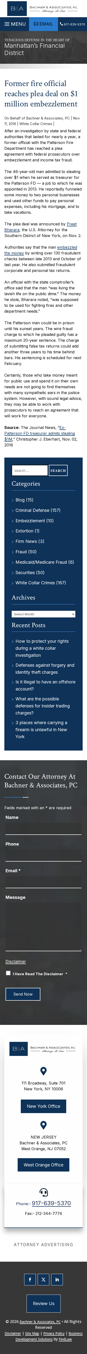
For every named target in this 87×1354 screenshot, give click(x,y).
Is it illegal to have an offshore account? (45, 685)
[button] (14, 23)
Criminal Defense (32, 510)
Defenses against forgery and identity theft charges (44, 669)
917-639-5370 (74, 24)
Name (12, 817)
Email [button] (46, 23)
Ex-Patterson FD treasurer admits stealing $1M (39, 433)
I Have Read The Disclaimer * (40, 974)
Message (15, 897)
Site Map (32, 1333)
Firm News (26, 541)
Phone (12, 844)
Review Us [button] (43, 1303)
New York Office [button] (43, 1106)
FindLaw (65, 1339)
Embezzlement (30, 520)
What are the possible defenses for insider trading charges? (42, 705)
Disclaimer (16, 961)
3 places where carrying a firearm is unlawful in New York (41, 729)
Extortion (24, 530)
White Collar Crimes (35, 123)
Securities (25, 572)
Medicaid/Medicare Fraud (41, 562)
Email (13, 870)
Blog (20, 499)
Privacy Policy (54, 1333)
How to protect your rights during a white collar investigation (42, 648)
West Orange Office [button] (43, 1164)
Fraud (21, 551)
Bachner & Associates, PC (48, 118)
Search (58, 470)
